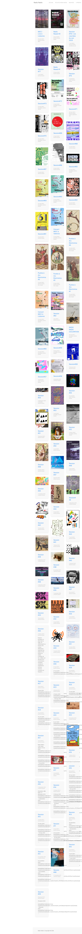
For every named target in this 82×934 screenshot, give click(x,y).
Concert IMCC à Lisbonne (41, 314)
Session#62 (73, 200)
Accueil (51, 2)
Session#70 (42, 136)
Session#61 (42, 234)
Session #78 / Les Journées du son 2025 (72, 36)
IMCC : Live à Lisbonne (41, 34)
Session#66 (57, 165)
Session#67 (42, 169)
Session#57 (42, 377)
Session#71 (73, 109)
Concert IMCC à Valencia (56, 231)
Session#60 (42, 349)
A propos (78, 2)
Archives (71, 2)
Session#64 (42, 201)
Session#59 (57, 348)
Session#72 (57, 101)
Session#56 (57, 376)
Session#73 (42, 103)
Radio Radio (38, 2)
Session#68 (73, 144)
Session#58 (73, 364)
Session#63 (57, 197)
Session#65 (73, 167)
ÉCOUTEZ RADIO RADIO (61, 2)
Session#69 (57, 133)
